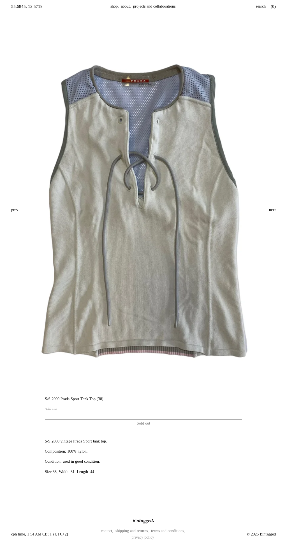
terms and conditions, (168, 531)
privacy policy (142, 537)
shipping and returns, (132, 531)
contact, (107, 531)
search (261, 6)
